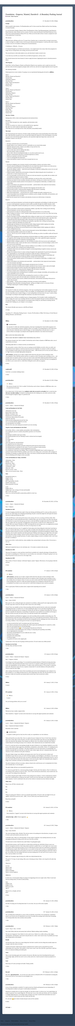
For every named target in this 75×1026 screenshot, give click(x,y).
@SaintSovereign (10, 816)
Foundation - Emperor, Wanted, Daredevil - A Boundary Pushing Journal (34, 14)
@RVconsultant (9, 354)
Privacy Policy (32, 1020)
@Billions (52, 72)
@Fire (15, 816)
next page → (9, 1007)
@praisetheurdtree (15, 974)
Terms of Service (24, 1020)
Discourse (8, 1024)
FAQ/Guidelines (14, 1020)
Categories (7, 1020)
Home (2, 1020)
